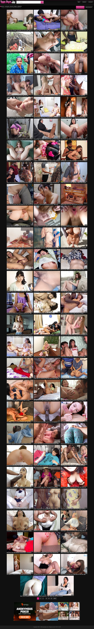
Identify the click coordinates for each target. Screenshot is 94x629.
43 (51, 598)
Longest (91, 2)
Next (55, 598)
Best (79, 2)
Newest (84, 2)
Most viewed (80, 7)
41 (46, 598)
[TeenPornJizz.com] (8, 2)
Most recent (89, 7)
